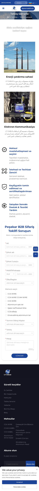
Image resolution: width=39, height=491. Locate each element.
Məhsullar (8, 398)
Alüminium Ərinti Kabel (8, 437)
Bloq (5, 413)
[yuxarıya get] (35, 254)
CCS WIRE (12, 301)
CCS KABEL (8, 432)
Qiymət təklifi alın (28, 8)
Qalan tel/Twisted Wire (17, 308)
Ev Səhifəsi (13, 17)
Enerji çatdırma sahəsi (19, 76)
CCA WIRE (12, 294)
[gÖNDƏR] (26, 2)
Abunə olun (30, 464)
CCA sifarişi (12, 312)
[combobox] (10, 274)
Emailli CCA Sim (22, 438)
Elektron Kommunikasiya (19, 126)
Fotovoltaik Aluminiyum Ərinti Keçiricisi (23, 432)
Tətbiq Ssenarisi (26, 17)
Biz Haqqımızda (10, 394)
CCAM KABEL (9, 428)
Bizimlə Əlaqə (9, 409)
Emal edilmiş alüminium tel (19, 315)
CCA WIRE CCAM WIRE (17, 297)
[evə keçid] (14, 8)
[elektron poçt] (35, 249)
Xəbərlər (7, 405)
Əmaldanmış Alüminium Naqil (22, 443)
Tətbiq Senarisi (9, 401)
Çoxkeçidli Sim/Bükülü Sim (24, 425)
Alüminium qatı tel (15, 305)
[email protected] (6, 2)
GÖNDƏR (20, 356)
